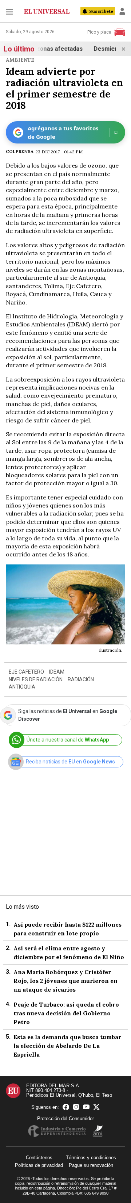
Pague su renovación (91, 1165)
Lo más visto (22, 906)
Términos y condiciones (91, 1157)
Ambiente (20, 60)
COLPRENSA (19, 151)
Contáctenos (39, 1157)
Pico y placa (99, 32)
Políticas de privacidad (39, 1165)
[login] (122, 11)
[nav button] (9, 11)
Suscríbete (101, 11)
